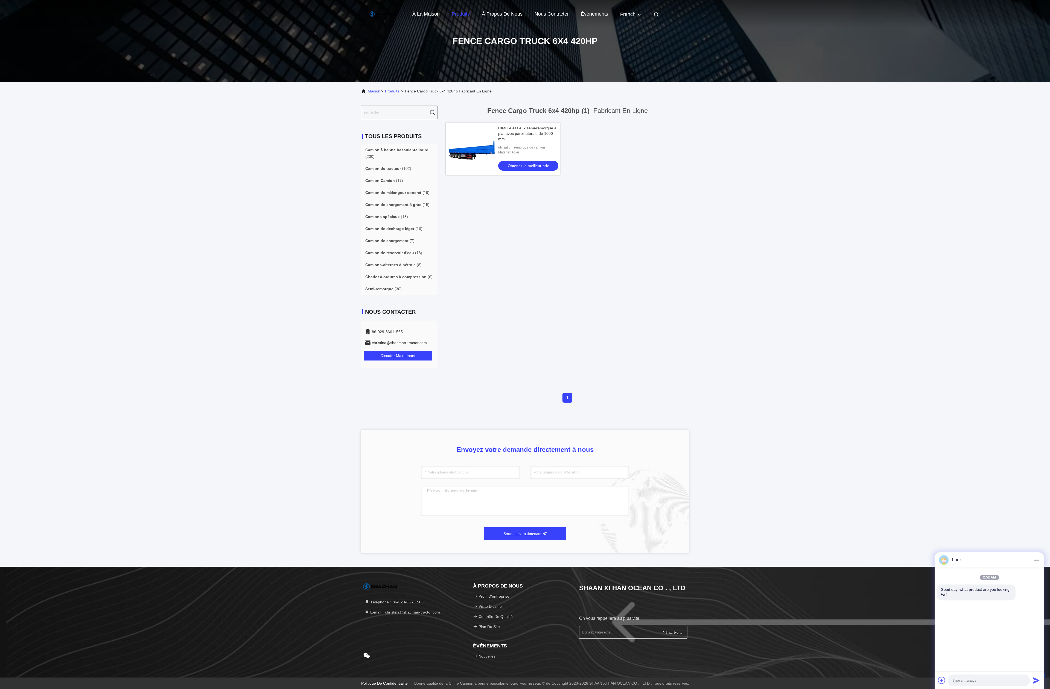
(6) (399, 277)
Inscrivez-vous (674, 632)
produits (392, 91)
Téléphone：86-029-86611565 (396, 602)
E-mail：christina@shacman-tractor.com (404, 612)
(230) (396, 153)
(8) (393, 265)
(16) (393, 228)
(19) (397, 192)
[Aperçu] (382, 13)
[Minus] (1036, 560)
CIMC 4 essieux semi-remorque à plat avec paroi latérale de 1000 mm (527, 133)
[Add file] (942, 680)
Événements (594, 14)
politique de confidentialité (384, 683)
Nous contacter (552, 14)
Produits (461, 14)
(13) (386, 216)
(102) (388, 168)
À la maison (426, 14)
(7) (390, 241)
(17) (384, 180)
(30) (383, 289)
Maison (374, 91)
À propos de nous (502, 14)
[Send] (1036, 680)
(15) (397, 204)
